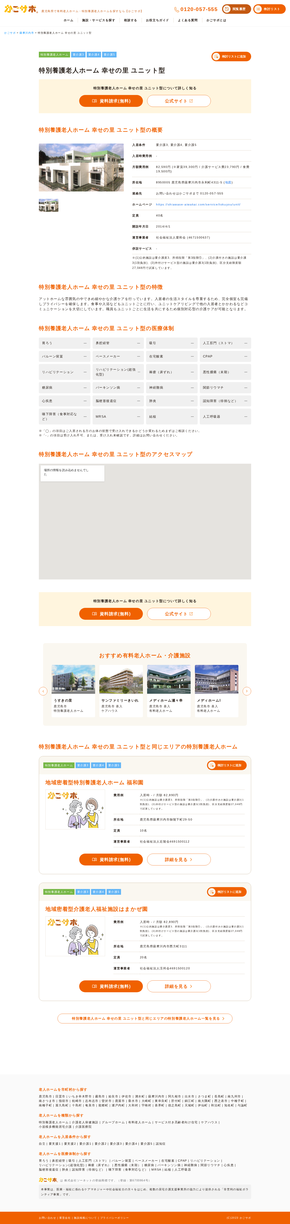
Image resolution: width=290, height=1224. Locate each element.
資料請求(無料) (115, 101)
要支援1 (55, 1143)
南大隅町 (204, 1101)
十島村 (77, 1105)
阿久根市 (174, 1096)
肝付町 (176, 1101)
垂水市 (133, 1101)
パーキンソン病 (169, 1165)
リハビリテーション (205, 1160)
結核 (168, 1169)
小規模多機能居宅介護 (55, 1126)
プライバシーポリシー (114, 1217)
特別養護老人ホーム (54, 1122)
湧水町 (140, 1096)
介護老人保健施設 (85, 1122)
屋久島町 (62, 1105)
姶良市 (113, 1096)
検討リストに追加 (234, 56)
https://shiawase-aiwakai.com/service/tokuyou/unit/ (198, 204)
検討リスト (272, 9)
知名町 (229, 1105)
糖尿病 (149, 1165)
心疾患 (229, 1165)
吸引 (72, 1160)
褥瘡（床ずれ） (99, 1165)
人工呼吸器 (183, 1169)
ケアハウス (209, 1122)
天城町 (190, 1105)
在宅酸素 (168, 1160)
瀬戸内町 (118, 1105)
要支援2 (70, 1143)
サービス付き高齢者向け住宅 (176, 1122)
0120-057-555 (199, 9)
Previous (43, 691)
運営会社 (65, 1217)
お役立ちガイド (157, 20)
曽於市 (107, 1101)
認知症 (161, 1143)
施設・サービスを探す (98, 20)
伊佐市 (127, 1096)
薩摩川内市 (156, 1096)
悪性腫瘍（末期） (127, 1165)
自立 (42, 1143)
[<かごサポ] (21, 9)
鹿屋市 (120, 1101)
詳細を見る (176, 859)
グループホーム (113, 1122)
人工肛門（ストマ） (93, 1160)
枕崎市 (77, 1101)
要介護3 (116, 1143)
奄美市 (90, 1105)
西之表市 (221, 1101)
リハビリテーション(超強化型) (62, 1165)
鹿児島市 (45, 1096)
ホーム (69, 20)
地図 (228, 182)
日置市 (60, 1096)
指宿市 (64, 1101)
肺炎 (65, 1169)
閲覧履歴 (239, 9)
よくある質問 (188, 20)
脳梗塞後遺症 (49, 1169)
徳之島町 (174, 1105)
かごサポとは (217, 20)
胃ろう (44, 1160)
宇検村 (147, 1105)
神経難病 (190, 1165)
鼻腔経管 (58, 1160)
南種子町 (45, 1105)
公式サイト (176, 101)
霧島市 (100, 1096)
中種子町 (237, 1101)
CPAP (182, 1160)
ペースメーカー (146, 1160)
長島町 (219, 1096)
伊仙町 (203, 1105)
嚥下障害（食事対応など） (128, 1169)
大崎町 (147, 1101)
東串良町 (161, 1101)
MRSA (156, 1169)
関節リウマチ (211, 1165)
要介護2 (101, 1143)
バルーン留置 (122, 1160)
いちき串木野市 (80, 1096)
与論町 (243, 1105)
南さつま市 (47, 1101)
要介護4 (131, 1143)
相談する (130, 20)
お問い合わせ (47, 1217)
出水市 (190, 1096)
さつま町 (204, 1096)
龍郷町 (103, 1105)
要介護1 (85, 1143)
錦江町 (190, 1101)
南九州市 (234, 1096)
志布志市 (91, 1101)
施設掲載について (85, 1217)
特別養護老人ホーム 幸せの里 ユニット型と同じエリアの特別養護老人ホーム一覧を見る (146, 1018)
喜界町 (160, 1105)
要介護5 (146, 1143)
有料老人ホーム (139, 1122)
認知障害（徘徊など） (88, 1169)
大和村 (133, 1105)
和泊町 (216, 1105)
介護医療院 (83, 1126)
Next (247, 691)
